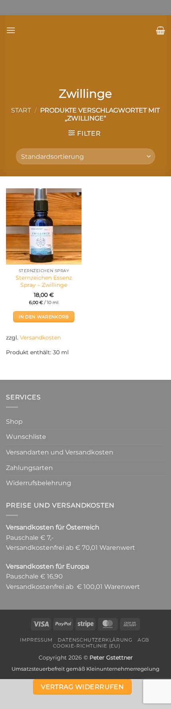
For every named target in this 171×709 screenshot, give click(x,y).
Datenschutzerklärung (95, 640)
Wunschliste (26, 436)
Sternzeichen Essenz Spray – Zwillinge (44, 281)
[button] (11, 30)
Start (21, 110)
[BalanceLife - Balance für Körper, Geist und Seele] (85, 30)
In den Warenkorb (43, 317)
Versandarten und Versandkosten (59, 452)
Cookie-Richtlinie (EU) (86, 646)
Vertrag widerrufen (82, 687)
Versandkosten (40, 337)
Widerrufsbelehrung (38, 483)
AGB (143, 640)
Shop (14, 421)
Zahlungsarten (29, 468)
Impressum (36, 640)
